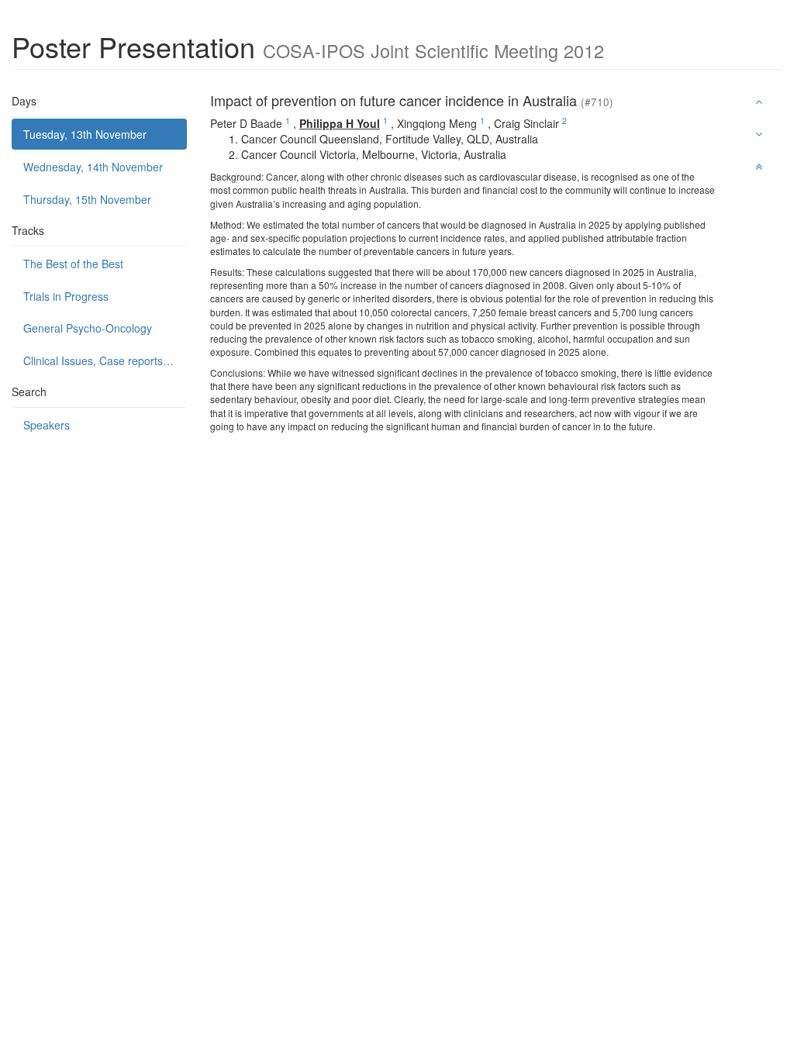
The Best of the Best (73, 263)
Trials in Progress (66, 296)
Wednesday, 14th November (93, 166)
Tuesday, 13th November (85, 134)
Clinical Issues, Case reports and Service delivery (105, 360)
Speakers (46, 425)
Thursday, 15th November (87, 199)
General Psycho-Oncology (87, 328)
